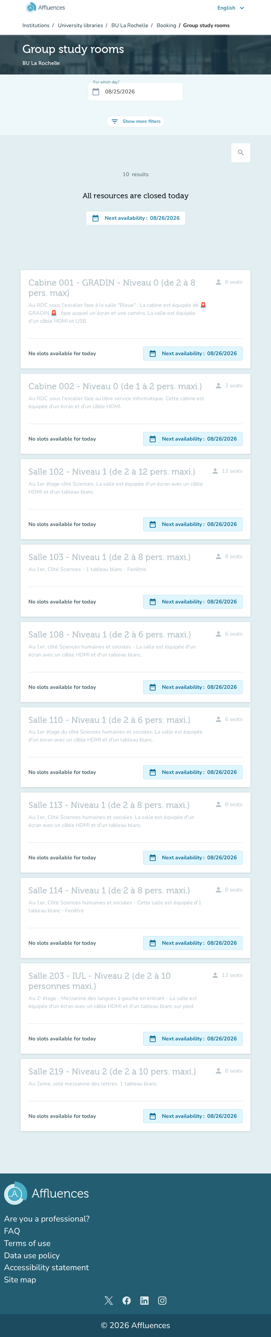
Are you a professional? (64, 1218)
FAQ (12, 1231)
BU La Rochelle (129, 25)
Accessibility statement (46, 1267)
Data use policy (32, 1255)
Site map (20, 1279)
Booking (165, 25)
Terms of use (27, 1243)
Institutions (36, 25)
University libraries (80, 25)
